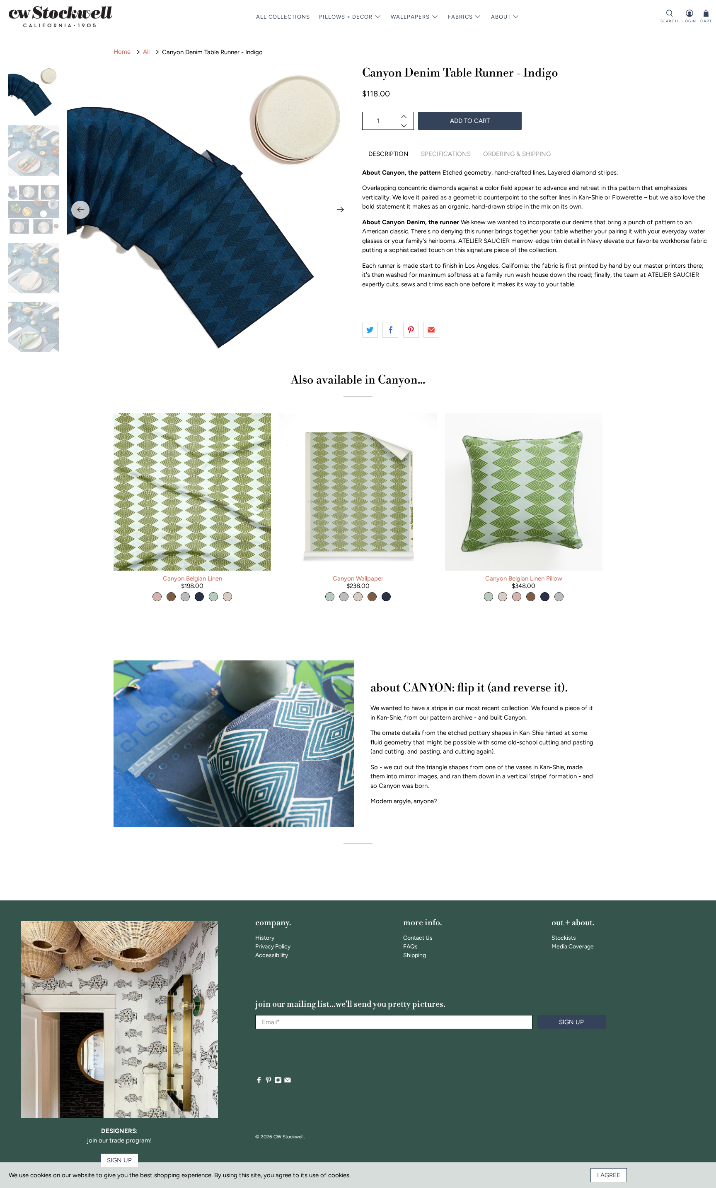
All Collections (283, 17)
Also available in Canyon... (358, 380)
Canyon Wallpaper (358, 578)
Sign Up (571, 1022)
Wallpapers (410, 17)
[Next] (340, 210)
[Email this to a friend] (431, 330)
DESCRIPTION (388, 154)
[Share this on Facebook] (390, 330)
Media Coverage (573, 946)
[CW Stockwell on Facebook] (259, 1081)
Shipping (414, 955)
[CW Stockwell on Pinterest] (268, 1081)
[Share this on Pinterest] (411, 330)
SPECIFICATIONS (446, 154)
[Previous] (80, 210)
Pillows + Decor (346, 17)
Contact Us (418, 937)
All (146, 52)
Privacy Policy (272, 946)
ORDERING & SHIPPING (517, 154)
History (264, 937)
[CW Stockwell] (60, 16)
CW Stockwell (288, 1137)
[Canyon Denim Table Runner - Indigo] (210, 210)
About (501, 17)
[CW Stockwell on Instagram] (278, 1081)
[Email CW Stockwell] (287, 1081)
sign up (119, 1160)
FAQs (410, 946)
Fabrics (460, 17)
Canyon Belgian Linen (192, 578)
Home (122, 52)
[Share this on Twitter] (370, 330)
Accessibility (271, 955)
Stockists (564, 937)
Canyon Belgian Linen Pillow (523, 578)
